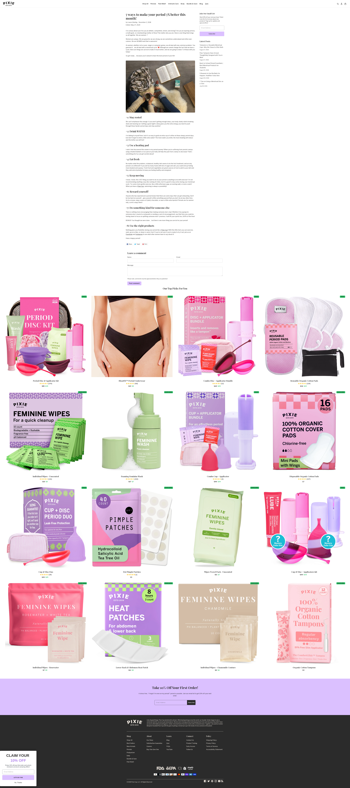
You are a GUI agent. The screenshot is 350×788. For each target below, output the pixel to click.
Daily (128, 756)
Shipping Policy (211, 740)
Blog (167, 740)
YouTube (169, 749)
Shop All (129, 740)
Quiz (167, 743)
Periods (129, 749)
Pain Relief (130, 762)
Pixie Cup (141, 186)
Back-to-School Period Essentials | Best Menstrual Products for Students (211, 65)
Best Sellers (131, 743)
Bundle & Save (132, 759)
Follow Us (189, 749)
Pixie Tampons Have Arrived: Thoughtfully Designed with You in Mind (211, 55)
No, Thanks (18, 782)
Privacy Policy (211, 743)
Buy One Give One (153, 749)
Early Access (190, 746)
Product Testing (191, 743)
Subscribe (212, 34)
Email (178, 257)
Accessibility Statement (214, 749)
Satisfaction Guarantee (154, 743)
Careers (149, 746)
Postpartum (131, 752)
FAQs (168, 746)
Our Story (150, 740)
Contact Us (190, 740)
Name (129, 257)
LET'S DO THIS (18, 777)
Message (130, 265)
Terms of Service (212, 746)
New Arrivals (131, 746)
